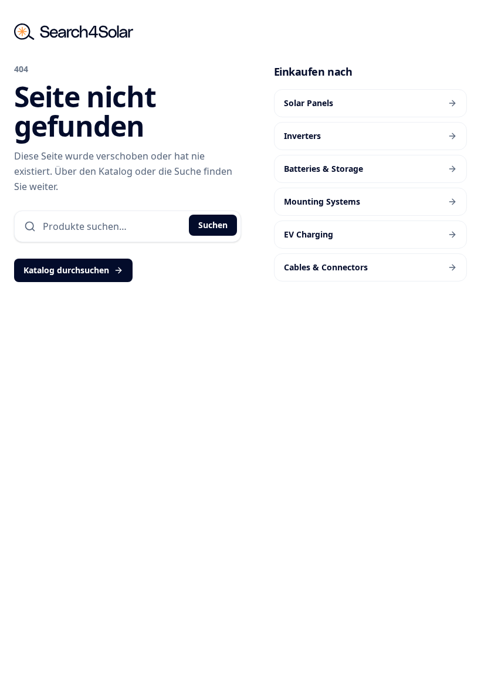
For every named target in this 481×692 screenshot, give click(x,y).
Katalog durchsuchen (66, 270)
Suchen (213, 224)
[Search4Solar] (73, 31)
